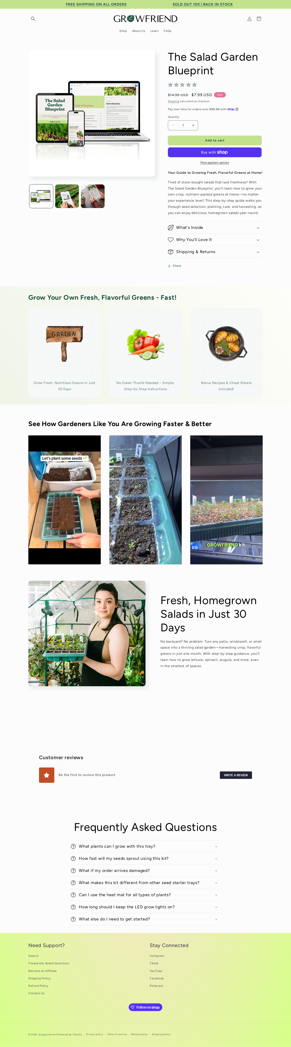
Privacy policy (94, 1034)
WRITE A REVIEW (236, 775)
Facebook (157, 978)
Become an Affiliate (42, 971)
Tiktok (154, 963)
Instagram (157, 956)
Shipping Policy (39, 978)
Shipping (173, 101)
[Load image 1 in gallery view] (41, 196)
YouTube (156, 971)
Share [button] (177, 266)
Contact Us (36, 993)
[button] (33, 18)
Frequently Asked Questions (49, 963)
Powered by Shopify (70, 1034)
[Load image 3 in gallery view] (93, 196)
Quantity (173, 116)
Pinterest (156, 986)
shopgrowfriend (48, 1034)
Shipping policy (161, 1034)
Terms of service (117, 1034)
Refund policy (139, 1034)
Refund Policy (38, 986)
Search (33, 956)
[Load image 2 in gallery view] (67, 196)
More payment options (214, 162)
